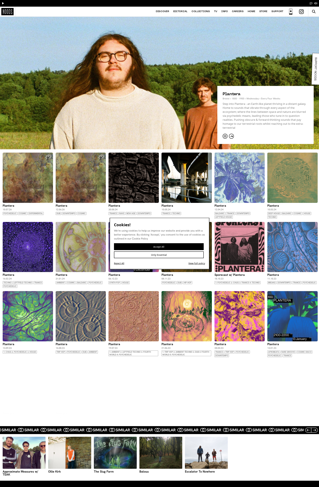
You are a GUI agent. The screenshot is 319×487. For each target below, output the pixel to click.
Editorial (180, 11)
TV (215, 11)
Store (263, 11)
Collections (201, 11)
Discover (162, 11)
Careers (238, 11)
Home (251, 11)
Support (277, 11)
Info (224, 11)
